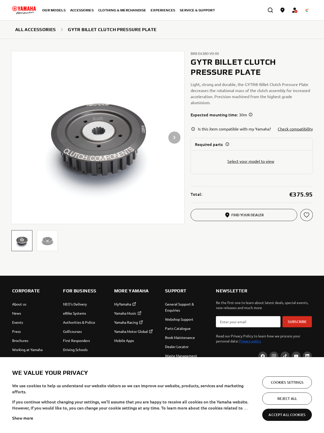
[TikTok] (285, 356)
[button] (21, 240)
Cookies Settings (287, 382)
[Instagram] (273, 356)
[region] (162, 395)
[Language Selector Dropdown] (307, 10)
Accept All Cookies (287, 414)
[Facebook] (262, 356)
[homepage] (24, 10)
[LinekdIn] (307, 356)
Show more (22, 418)
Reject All (287, 398)
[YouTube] (296, 356)
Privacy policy (250, 341)
